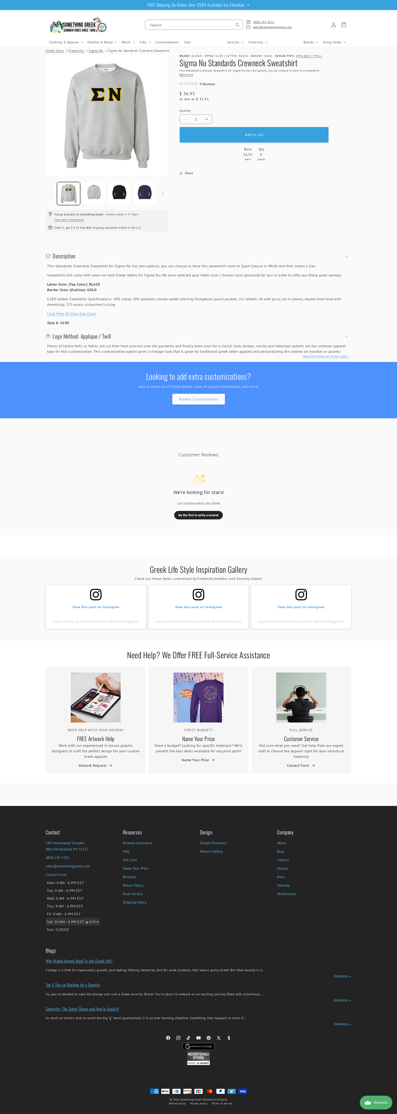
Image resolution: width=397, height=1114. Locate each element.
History (282, 868)
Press (281, 877)
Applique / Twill (309, 56)
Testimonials (286, 894)
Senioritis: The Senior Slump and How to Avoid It (82, 1009)
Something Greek (191, 1099)
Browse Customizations (198, 399)
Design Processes (213, 843)
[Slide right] (163, 193)
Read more (186, 74)
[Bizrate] (390, 1111)
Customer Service (301, 738)
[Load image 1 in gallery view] (68, 193)
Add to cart (254, 134)
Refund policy (177, 1103)
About (281, 843)
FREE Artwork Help (95, 738)
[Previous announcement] (51, 5)
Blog (280, 851)
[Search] (238, 25)
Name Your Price (198, 738)
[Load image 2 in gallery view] (94, 193)
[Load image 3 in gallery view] (119, 193)
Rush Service (133, 894)
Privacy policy (198, 1103)
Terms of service (222, 1103)
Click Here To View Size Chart (71, 313)
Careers (283, 860)
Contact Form (298, 765)
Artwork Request (92, 765)
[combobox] (194, 25)
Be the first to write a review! (198, 515)
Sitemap (283, 885)
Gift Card (130, 860)
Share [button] (189, 173)
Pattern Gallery (211, 851)
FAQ (126, 851)
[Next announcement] (346, 5)
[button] (65, 42)
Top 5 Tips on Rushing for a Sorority (73, 985)
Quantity (185, 111)
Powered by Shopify (215, 1099)
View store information (69, 219)
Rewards (129, 877)
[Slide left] (51, 193)
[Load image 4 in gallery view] (144, 193)
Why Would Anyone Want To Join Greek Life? (79, 961)
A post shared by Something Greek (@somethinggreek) (96, 621)
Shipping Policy (135, 902)
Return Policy (133, 885)
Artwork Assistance (138, 843)
